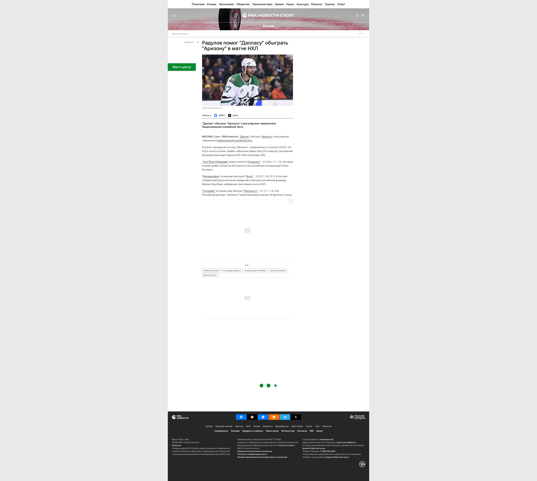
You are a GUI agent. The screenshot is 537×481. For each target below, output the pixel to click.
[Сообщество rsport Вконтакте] (263, 417)
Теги (317, 426)
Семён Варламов (211, 270)
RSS (312, 431)
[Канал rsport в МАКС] (241, 417)
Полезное (326, 426)
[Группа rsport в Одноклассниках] (274, 417)
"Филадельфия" (211, 176)
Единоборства (282, 426)
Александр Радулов (232, 270)
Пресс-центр (272, 431)
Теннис (309, 426)
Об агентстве (288, 431)
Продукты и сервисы (252, 431)
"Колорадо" (208, 190)
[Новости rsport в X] (295, 417)
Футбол (209, 426)
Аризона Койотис (278, 270)
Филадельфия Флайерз (255, 270)
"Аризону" (267, 136)
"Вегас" (249, 176)
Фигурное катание (224, 426)
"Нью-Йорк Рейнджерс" (215, 161)
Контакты (302, 431)
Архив (319, 431)
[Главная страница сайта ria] (259, 15)
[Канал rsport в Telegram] (285, 417)
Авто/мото (268, 426)
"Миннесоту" (250, 190)
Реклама (235, 431)
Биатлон (239, 426)
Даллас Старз (210, 275)
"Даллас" (244, 136)
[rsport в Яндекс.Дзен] (252, 417)
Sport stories (297, 426)
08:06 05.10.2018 (180, 34)
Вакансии (176, 445)
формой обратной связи (313, 448)
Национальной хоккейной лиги (234, 140)
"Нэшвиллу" (254, 161)
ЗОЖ (248, 426)
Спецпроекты (221, 431)
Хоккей (256, 426)
